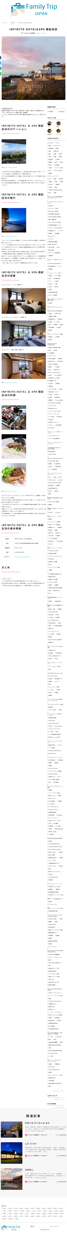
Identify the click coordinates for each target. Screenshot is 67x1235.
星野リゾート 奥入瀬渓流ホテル (55, 898)
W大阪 (56, 394)
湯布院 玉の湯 (52, 831)
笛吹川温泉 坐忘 (59, 828)
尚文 (50, 369)
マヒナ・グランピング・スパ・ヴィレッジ (54, 474)
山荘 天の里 (51, 247)
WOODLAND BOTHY (53, 773)
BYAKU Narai (52, 1066)
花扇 (60, 709)
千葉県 (50, 187)
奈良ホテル (51, 628)
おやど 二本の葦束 (53, 823)
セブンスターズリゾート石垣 (55, 1075)
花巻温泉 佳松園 (52, 553)
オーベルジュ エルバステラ (55, 556)
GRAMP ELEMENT (53, 918)
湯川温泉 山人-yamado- (55, 886)
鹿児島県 (11, 1218)
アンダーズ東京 (52, 709)
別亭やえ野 (57, 313)
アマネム (51, 425)
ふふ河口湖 (51, 804)
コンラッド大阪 (59, 167)
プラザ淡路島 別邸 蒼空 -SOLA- (54, 574)
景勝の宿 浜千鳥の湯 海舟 (55, 1045)
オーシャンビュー (53, 946)
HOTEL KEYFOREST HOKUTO (55, 846)
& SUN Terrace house (54, 723)
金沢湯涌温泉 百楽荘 (53, 1028)
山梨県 (59, 327)
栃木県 (49, 1208)
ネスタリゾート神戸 (53, 208)
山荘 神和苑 (51, 1080)
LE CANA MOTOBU (53, 1053)
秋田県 (27, 1208)
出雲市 (50, 397)
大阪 (50, 278)
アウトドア (51, 239)
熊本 (50, 192)
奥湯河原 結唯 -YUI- (53, 488)
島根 (61, 389)
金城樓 (57, 617)
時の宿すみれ (52, 361)
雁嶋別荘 (51, 400)
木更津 (50, 828)
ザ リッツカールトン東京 (55, 666)
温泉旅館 (49, 134)
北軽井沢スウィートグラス (55, 776)
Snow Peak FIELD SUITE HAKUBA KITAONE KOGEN (55, 951)
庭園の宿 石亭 (52, 745)
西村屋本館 (56, 278)
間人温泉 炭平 (52, 451)
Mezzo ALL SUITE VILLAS (54, 372)
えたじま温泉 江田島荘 (54, 779)
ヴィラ (50, 957)
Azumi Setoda (58, 726)
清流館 (60, 527)
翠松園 (50, 275)
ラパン (50, 281)
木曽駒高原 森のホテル (54, 863)
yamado (61, 480)
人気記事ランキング (58, 1099)
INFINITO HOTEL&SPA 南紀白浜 (54, 310)
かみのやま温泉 (58, 170)
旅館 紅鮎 (57, 397)
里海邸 (57, 935)
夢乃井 (50, 375)
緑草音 (50, 636)
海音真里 (57, 1017)
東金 (57, 731)
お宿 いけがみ (58, 477)
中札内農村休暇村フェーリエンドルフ (54, 598)
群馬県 (50, 762)
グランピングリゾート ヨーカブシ (54, 663)
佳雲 (50, 1086)
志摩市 (50, 1017)
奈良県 (38, 1213)
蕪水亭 (56, 762)
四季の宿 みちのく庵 (53, 982)
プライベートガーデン (54, 414)
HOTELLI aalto (52, 480)
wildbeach (60, 815)
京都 (61, 154)
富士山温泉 (51, 250)
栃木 (50, 684)
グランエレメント (53, 904)
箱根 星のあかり (53, 244)
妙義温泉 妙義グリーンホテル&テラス (55, 509)
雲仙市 (50, 1072)
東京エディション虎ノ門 (54, 737)
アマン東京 (51, 634)
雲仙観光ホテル (59, 678)
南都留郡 (51, 889)
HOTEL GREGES (52, 454)
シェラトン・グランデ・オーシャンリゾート (54, 443)
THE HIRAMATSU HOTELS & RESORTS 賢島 (53, 448)
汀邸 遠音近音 (52, 760)
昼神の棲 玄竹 (52, 927)
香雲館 (57, 383)
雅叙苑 (60, 609)
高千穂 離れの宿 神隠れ (54, 214)
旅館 (57, 126)
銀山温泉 (51, 159)
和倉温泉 (51, 707)
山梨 (50, 324)
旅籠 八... (51, 366)
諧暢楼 (56, 585)
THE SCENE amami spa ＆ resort (55, 673)
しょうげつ (51, 689)
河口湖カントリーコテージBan (56, 894)
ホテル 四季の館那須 (54, 438)
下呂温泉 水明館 (58, 625)
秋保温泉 (57, 165)
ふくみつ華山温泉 (53, 538)
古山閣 (50, 303)
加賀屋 (50, 695)
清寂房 (58, 535)
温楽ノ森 (51, 532)
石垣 (56, 658)
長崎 (50, 669)
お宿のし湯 (56, 369)
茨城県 (43, 1208)
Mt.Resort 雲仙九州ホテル (55, 655)
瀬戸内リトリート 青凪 (54, 976)
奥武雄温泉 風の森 (53, 1023)
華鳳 (60, 795)
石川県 (50, 726)
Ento (59, 247)
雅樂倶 (50, 519)
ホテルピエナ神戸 (53, 582)
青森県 (10, 1208)
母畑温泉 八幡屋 (52, 316)
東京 (56, 162)
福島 (55, 178)
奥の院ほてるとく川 (53, 422)
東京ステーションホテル (54, 871)
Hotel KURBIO (59, 400)
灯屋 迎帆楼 (51, 815)
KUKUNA (51, 874)
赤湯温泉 (51, 386)
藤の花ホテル (57, 590)
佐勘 (50, 350)
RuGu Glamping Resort (54, 1069)
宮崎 (57, 614)
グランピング (59, 134)
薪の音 (56, 491)
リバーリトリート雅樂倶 (54, 521)
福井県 (39, 1211)
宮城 (62, 181)
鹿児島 (61, 178)
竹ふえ (50, 593)
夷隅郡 (50, 173)
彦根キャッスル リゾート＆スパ (55, 548)
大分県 (50, 167)
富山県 (28, 1211)
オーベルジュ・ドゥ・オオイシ (54, 273)
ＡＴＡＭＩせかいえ (53, 806)
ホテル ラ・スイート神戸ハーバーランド (55, 432)
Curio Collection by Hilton (55, 849)
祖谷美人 (51, 336)
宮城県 (21, 1208)
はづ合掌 (58, 826)
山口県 (10, 1216)
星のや (50, 491)
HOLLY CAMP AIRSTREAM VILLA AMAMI (54, 989)
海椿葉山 (51, 269)
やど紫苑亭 (51, 834)
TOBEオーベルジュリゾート (55, 992)
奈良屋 (57, 336)
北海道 (50, 181)
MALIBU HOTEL (52, 753)
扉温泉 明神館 (52, 985)
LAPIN (50, 286)
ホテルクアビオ (52, 405)
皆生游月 (51, 879)
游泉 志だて (51, 541)
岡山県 (61, 1213)
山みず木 (51, 184)
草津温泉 (61, 760)
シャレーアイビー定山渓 (54, 792)
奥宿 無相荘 (52, 855)
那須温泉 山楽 (52, 1077)
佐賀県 (43, 1216)
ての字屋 (51, 617)
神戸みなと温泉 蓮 (53, 364)
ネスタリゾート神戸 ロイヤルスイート (55, 260)
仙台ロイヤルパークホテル (55, 820)
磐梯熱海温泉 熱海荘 (53, 892)
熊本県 (55, 1216)
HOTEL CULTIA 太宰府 (54, 501)
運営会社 (32, 1226)
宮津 (50, 170)
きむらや (51, 544)
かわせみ (58, 512)
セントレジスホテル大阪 (54, 411)
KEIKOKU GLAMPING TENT (55, 750)
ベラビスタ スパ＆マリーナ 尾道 (55, 704)
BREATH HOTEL (52, 852)
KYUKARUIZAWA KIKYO (54, 843)
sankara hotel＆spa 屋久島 (55, 639)
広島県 (4, 1216)
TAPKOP (51, 512)
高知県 (32, 1216)
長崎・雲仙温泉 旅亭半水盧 (55, 1050)
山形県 (57, 159)
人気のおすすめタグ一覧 (57, 1091)
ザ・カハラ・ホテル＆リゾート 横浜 (54, 787)
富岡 (50, 493)
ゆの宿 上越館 (52, 358)
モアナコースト (52, 355)
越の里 (60, 319)
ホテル (48, 126)
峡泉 (62, 1042)
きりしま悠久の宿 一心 (54, 620)
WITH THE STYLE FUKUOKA (55, 482)
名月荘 (55, 350)
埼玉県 (60, 1208)
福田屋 (50, 504)
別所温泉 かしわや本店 (54, 378)
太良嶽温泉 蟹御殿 (53, 1042)
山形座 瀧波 (51, 327)
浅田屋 (50, 681)
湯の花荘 (51, 205)
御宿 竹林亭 (51, 1006)
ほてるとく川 (52, 236)
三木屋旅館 (51, 353)
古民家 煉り (58, 463)
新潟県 (50, 790)
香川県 (21, 1216)
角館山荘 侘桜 (52, 576)
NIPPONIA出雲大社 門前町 (55, 216)
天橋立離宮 (59, 425)
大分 (50, 178)
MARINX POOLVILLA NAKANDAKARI (52, 344)
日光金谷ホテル (52, 650)
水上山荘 (51, 419)
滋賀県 (15, 1213)
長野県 (61, 857)
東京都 (10, 1211)
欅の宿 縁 (51, 485)
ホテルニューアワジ (53, 176)
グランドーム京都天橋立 (54, 252)
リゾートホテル (52, 860)
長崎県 (50, 1064)
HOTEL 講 (51, 535)
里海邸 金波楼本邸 (53, 941)
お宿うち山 (51, 979)
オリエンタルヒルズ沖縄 (54, 222)
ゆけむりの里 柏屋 (53, 461)
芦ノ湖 (50, 394)
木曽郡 (60, 852)
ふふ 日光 (51, 1056)
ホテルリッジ (58, 957)
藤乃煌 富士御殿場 (53, 241)
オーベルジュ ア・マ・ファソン (55, 883)
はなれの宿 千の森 (53, 611)
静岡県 (57, 184)
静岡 (57, 148)
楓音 (50, 1039)
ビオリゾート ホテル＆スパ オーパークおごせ (54, 1060)
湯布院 (56, 286)
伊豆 (56, 181)
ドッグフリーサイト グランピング (54, 742)
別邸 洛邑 (51, 614)
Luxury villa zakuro (53, 809)
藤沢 (50, 868)
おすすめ (51, 142)
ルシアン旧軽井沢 (53, 469)
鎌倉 (50, 998)
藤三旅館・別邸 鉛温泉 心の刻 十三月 (55, 498)
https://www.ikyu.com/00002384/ (10, 167)
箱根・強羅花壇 (52, 219)
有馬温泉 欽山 (52, 319)
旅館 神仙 (57, 1064)
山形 (50, 782)
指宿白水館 (57, 601)
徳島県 (15, 1216)
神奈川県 (56, 151)
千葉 (50, 156)
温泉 (50, 154)
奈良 (60, 623)
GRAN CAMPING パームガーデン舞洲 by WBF (55, 299)
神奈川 (50, 165)
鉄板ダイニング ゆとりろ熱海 (56, 930)
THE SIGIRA (59, 1036)
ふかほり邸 (51, 427)
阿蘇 (50, 960)
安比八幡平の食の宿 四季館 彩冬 (55, 838)
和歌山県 (44, 1213)
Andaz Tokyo (52, 720)
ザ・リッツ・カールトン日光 (55, 995)
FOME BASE (51, 559)
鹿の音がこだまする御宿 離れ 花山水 (55, 606)
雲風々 (58, 689)
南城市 (50, 330)
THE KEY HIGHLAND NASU (55, 263)
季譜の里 (51, 826)
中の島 (50, 284)
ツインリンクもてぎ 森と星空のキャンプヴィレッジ (55, 700)
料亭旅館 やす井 (52, 380)
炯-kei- (50, 564)
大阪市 (50, 289)
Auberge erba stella (53, 550)
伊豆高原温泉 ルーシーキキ (55, 266)
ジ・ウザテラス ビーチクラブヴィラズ (55, 202)
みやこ (60, 745)
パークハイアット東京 (54, 687)
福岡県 (50, 921)
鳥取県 (50, 1213)
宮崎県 (4, 1218)
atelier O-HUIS (52, 924)
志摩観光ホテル (52, 1004)
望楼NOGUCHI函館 (53, 579)
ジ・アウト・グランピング (55, 1012)
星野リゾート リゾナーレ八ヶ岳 (55, 908)
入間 (50, 1047)
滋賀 (56, 921)
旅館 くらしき (52, 795)
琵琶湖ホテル (52, 527)
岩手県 (15, 1208)
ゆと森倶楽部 (52, 801)
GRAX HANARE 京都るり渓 (55, 962)
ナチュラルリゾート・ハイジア (54, 757)
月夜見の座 (58, 466)
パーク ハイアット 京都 (54, 567)
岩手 (56, 187)
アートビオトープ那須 (54, 973)
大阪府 (56, 281)
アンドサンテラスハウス (54, 728)
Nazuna (50, 466)
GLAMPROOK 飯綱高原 (54, 954)
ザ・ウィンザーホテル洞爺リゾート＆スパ (54, 714)
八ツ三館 (51, 731)
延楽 (50, 590)
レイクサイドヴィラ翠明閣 (55, 771)
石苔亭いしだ (52, 1009)
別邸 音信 (59, 416)
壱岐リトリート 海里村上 (55, 524)
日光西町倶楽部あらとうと (55, 225)
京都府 (21, 1213)
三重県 (59, 1020)
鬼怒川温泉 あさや (53, 391)
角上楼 (50, 841)
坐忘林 (50, 658)
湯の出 (50, 692)
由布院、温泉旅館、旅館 (54, 347)
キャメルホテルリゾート (54, 435)
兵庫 (50, 151)
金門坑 (50, 901)
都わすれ (58, 532)
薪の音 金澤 (52, 609)
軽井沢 (61, 866)
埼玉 (55, 1039)
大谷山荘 (51, 383)
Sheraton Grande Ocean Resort (55, 458)
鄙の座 (50, 530)
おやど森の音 (58, 375)
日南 (50, 625)
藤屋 (62, 324)
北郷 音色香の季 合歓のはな (55, 1083)
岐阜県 (58, 634)
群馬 (55, 156)
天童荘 (50, 313)
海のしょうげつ (52, 798)
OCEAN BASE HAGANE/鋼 (55, 402)
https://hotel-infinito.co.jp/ (21, 557)
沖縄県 (55, 324)
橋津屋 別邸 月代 (53, 857)
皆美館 (50, 233)
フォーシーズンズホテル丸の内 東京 (54, 647)
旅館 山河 (51, 642)
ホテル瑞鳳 (57, 275)
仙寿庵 (50, 601)
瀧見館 (60, 358)
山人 (50, 477)
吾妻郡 (50, 765)
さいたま (51, 1036)
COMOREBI (60, 541)
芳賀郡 (56, 692)
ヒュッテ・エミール (53, 817)
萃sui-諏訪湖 (52, 1026)
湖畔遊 (50, 938)
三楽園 (50, 570)
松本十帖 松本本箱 (53, 211)
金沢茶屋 (51, 653)
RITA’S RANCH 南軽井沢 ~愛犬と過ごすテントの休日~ (54, 1033)
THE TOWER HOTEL (53, 877)
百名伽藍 (57, 233)
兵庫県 (50, 585)
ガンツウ (57, 681)
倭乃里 (50, 678)
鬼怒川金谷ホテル (53, 408)
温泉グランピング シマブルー (54, 516)
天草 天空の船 (52, 623)
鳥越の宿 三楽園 (53, 561)
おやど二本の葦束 (53, 295)
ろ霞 (56, 284)
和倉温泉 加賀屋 (52, 717)
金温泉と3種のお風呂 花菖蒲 (55, 587)
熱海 (62, 162)
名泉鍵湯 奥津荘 (52, 812)
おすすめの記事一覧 (58, 1107)
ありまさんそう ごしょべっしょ (55, 307)
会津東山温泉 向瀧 (53, 911)
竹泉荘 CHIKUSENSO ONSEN (55, 190)
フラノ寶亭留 (52, 747)
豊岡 (56, 530)
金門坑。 (51, 339)
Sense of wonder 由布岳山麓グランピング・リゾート (55, 197)
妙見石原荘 (59, 653)
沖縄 (55, 192)
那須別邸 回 (51, 1020)
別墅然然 (51, 255)
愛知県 (4, 1213)
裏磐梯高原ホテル (53, 932)
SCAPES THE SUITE (53, 768)
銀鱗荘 (58, 485)
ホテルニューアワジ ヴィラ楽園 (55, 334)
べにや (61, 230)
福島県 (50, 162)
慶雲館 (57, 889)
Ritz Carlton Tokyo (53, 676)
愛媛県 (27, 1216)
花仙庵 (50, 943)
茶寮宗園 (51, 935)
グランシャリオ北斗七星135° (56, 227)
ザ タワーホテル (52, 866)
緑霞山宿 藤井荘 (52, 971)
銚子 (50, 965)
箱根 (61, 156)
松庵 (61, 918)
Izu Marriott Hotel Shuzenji (55, 1001)
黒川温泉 (60, 361)
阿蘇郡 (60, 801)
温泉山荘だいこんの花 (54, 968)
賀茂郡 (50, 463)
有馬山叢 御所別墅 (53, 292)
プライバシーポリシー (54, 1226)
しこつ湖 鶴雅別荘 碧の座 (55, 734)
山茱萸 (50, 321)
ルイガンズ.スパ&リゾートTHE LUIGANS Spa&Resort (54, 915)
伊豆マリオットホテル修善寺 (55, 1015)
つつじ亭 (57, 321)
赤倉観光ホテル (52, 230)
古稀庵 (57, 366)
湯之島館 (56, 782)
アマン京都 (51, 416)
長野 (55, 154)
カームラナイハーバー (54, 631)
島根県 (56, 1213)
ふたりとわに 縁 (52, 389)
